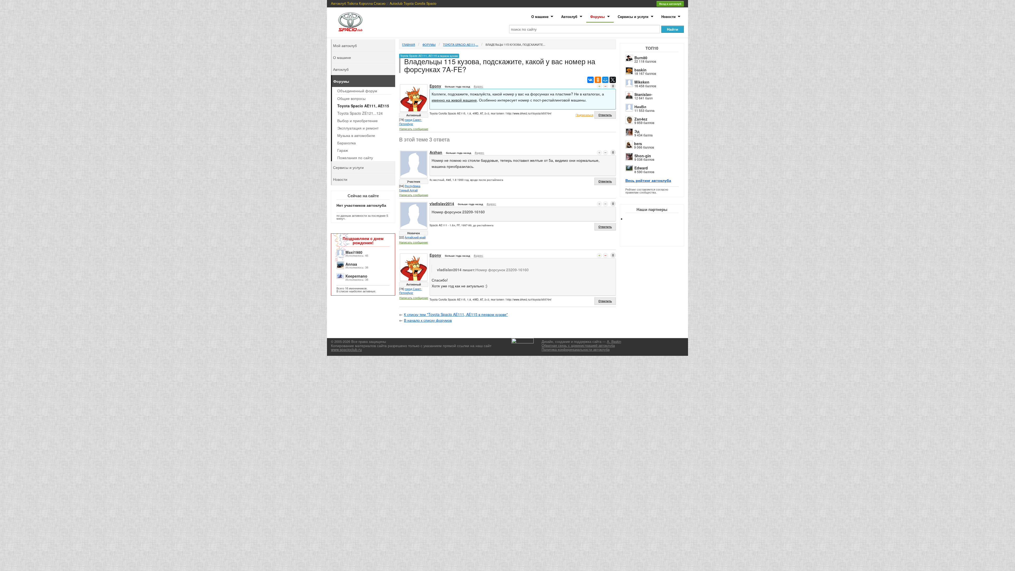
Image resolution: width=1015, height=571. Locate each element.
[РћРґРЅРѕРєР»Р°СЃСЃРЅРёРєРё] (598, 80)
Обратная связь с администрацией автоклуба (578, 345)
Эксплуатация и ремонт (358, 128)
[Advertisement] (656, 238)
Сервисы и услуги (633, 16)
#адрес (478, 86)
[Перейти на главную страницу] (350, 22)
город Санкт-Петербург (410, 121)
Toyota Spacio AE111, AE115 (363, 105)
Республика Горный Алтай (409, 188)
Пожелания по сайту (355, 157)
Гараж (342, 150)
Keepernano (356, 276)
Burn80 (640, 57)
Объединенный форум (357, 90)
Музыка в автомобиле (356, 135)
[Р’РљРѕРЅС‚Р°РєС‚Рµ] (590, 80)
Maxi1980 (353, 252)
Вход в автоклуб (670, 4)
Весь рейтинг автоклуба (648, 180)
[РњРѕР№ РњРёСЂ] (605, 80)
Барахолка (346, 142)
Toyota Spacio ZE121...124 (360, 113)
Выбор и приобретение (357, 120)
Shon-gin (642, 155)
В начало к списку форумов (428, 320)
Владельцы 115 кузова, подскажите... (515, 44)
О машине (539, 16)
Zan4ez (640, 119)
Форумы (597, 16)
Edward (641, 168)
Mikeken (641, 82)
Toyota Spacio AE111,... (460, 44)
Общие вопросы (351, 98)
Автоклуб (569, 16)
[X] (613, 80)
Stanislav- (643, 94)
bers (638, 143)
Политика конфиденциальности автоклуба (576, 349)
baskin (640, 69)
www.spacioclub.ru (346, 349)
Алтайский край (415, 237)
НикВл (640, 106)
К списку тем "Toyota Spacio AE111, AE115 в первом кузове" (456, 314)
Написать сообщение (413, 129)
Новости (668, 16)
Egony (435, 86)
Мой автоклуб (345, 45)
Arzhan (436, 152)
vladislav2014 (442, 203)
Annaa (351, 264)
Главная (408, 44)
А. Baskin (614, 341)
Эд (636, 131)
